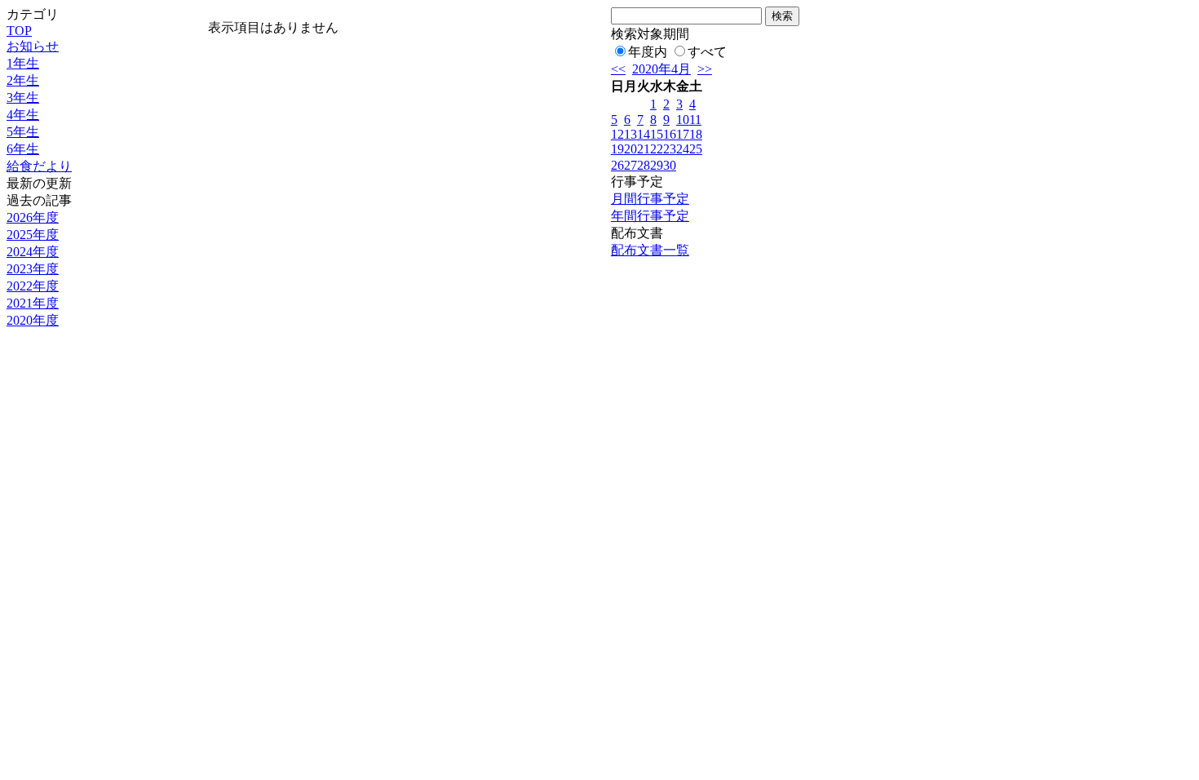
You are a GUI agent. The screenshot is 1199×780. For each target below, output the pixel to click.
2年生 (23, 80)
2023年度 (33, 269)
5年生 (23, 132)
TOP (19, 31)
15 (656, 134)
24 (682, 149)
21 (643, 149)
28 (643, 165)
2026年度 (33, 217)
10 (682, 119)
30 (669, 165)
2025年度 (33, 235)
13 (630, 134)
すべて (707, 52)
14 (643, 134)
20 (630, 149)
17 (682, 134)
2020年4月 (661, 69)
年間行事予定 (650, 216)
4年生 (23, 115)
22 (656, 149)
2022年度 (33, 286)
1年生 (23, 63)
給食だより (39, 166)
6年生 (23, 149)
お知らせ (33, 46)
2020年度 (33, 320)
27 (630, 165)
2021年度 (33, 303)
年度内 (647, 52)
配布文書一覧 (650, 250)
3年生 (23, 97)
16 (669, 134)
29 (656, 165)
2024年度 (33, 252)
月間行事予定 (650, 199)
